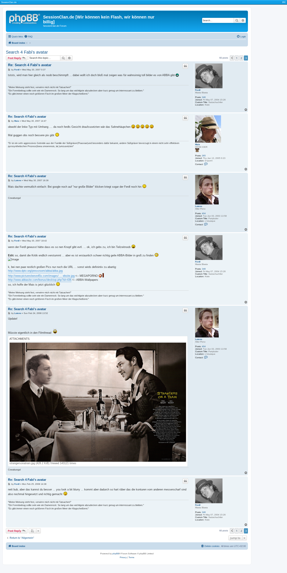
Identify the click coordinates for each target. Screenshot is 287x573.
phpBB (115, 553)
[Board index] (25, 18)
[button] (232, 58)
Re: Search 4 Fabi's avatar (29, 65)
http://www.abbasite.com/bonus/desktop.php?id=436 (39, 279)
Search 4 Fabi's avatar (27, 52)
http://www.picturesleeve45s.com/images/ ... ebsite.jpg (41, 275)
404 (204, 213)
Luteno (198, 206)
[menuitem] (28, 36)
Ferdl (197, 90)
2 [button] (241, 58)
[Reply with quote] (185, 65)
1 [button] (236, 58)
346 (204, 97)
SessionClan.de (9, 2)
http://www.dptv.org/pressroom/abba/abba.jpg (35, 270)
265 (204, 155)
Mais (197, 144)
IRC (284, 2)
